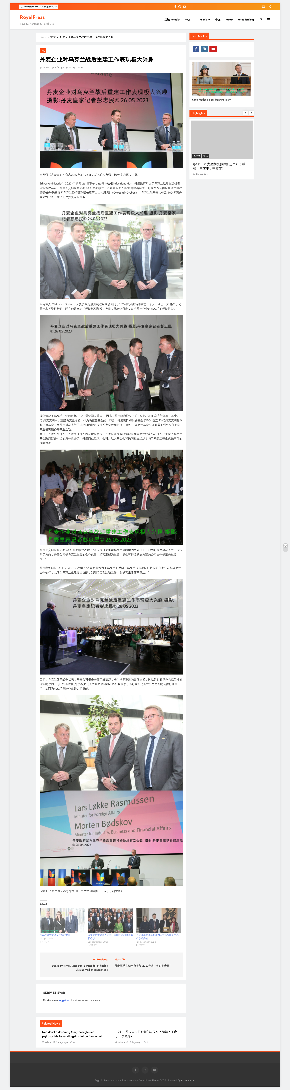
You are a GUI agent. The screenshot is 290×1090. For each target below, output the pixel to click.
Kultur (229, 19)
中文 (218, 19)
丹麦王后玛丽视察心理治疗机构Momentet (215, 166)
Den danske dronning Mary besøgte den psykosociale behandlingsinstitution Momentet (72, 1034)
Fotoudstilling (246, 19)
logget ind (64, 1000)
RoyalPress (32, 17)
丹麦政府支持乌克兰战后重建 (55, 935)
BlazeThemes (187, 1080)
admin (46, 67)
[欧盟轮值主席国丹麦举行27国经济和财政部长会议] (110, 920)
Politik (203, 19)
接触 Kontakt (172, 19)
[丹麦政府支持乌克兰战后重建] (62, 920)
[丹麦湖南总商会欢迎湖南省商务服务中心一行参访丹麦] (158, 920)
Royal (188, 19)
